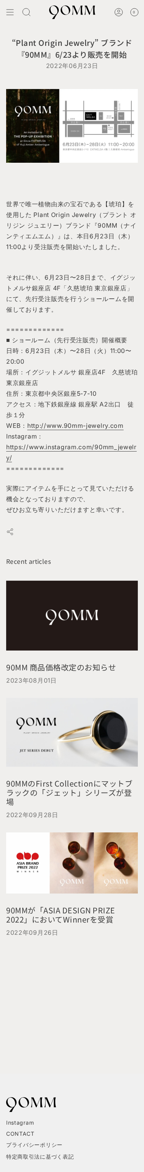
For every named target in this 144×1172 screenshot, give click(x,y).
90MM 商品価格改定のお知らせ (61, 667)
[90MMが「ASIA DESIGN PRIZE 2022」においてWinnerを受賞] (72, 863)
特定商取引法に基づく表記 (40, 1156)
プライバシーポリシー (34, 1144)
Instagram (20, 1122)
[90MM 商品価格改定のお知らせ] (72, 616)
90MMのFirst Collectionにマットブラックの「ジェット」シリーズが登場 (69, 792)
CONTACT (20, 1133)
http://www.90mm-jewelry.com (75, 425)
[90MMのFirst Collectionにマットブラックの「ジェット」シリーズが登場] (72, 732)
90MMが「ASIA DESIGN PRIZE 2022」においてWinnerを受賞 (60, 915)
